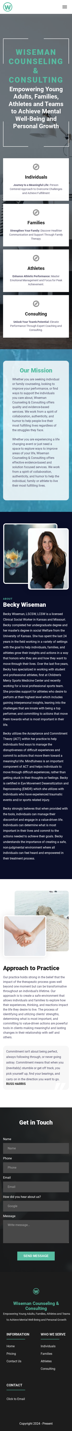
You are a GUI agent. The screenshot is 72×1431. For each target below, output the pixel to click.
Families (46, 1354)
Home (11, 1346)
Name (7, 1139)
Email (7, 1177)
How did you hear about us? (22, 1197)
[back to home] (7, 7)
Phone (7, 1158)
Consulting (48, 1369)
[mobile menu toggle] (64, 7)
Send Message (36, 1256)
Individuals (48, 1346)
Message (9, 1216)
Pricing (11, 1354)
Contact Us (14, 1361)
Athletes (46, 1361)
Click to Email (16, 1399)
